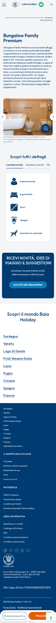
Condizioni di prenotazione (15, 537)
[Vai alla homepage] (16, 4)
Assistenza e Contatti (13, 524)
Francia (9, 395)
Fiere (5, 474)
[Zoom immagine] (45, 128)
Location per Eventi (12, 504)
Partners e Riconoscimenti (15, 466)
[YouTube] (11, 550)
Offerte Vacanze (11, 495)
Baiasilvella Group (11, 470)
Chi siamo (7, 461)
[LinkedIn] (22, 550)
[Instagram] (16, 550)
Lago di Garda (14, 351)
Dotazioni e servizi (35, 164)
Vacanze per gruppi (12, 499)
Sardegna (10, 336)
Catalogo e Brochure (13, 528)
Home (7, 18)
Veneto (8, 344)
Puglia (7, 373)
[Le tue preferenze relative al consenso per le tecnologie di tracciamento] (51, 618)
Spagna (9, 388)
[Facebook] (5, 550)
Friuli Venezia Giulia (17, 358)
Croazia (9, 381)
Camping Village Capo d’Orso (22, 18)
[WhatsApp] (28, 550)
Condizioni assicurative (14, 541)
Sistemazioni (39, 18)
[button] (28, 284)
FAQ (5, 532)
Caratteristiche (14, 164)
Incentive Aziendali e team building (18, 508)
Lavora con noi (10, 479)
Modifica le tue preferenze (30, 607)
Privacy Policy (9, 607)
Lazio (7, 366)
